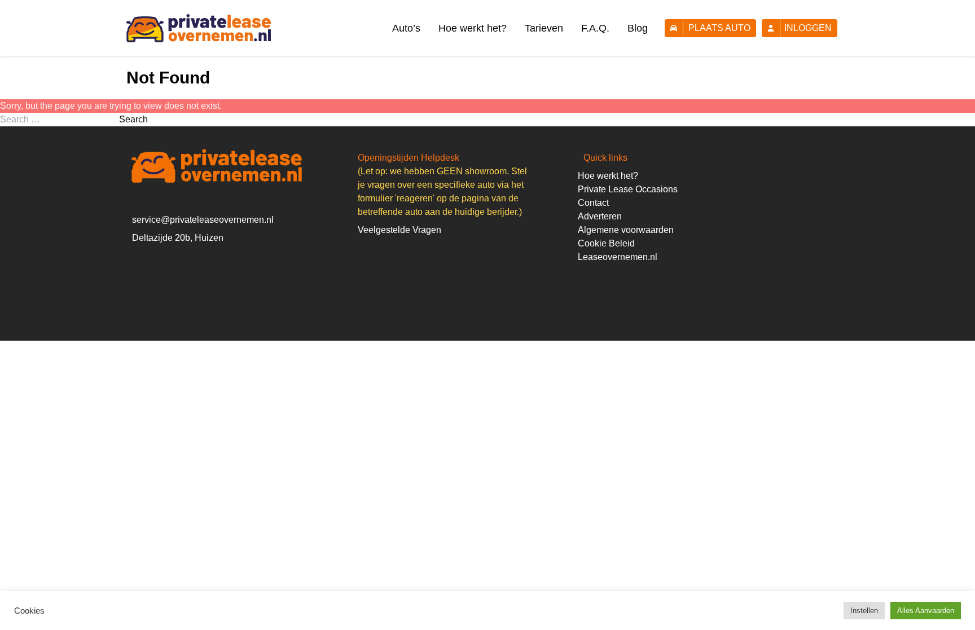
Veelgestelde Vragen (399, 230)
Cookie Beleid (606, 243)
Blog (637, 28)
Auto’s (406, 28)
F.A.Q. (595, 28)
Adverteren (600, 216)
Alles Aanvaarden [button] (925, 610)
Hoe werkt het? (472, 28)
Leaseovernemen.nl (617, 257)
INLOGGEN (808, 28)
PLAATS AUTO (719, 28)
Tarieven (544, 28)
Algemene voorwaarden (626, 230)
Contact (593, 203)
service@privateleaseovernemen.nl (203, 219)
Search (133, 119)
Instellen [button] (864, 610)
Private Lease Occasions (628, 189)
